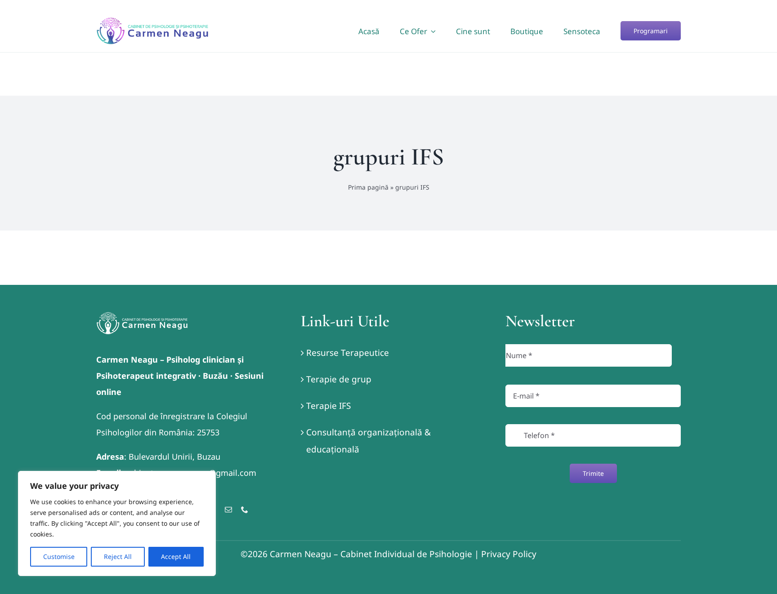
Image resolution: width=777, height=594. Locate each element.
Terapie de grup (338, 379)
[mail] (228, 509)
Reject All (118, 556)
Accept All (176, 556)
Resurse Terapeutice (347, 353)
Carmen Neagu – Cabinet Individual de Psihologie (371, 554)
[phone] (244, 509)
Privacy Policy (508, 554)
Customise (59, 556)
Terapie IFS (328, 406)
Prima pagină (368, 187)
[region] (117, 523)
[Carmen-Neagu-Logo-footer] (142, 316)
